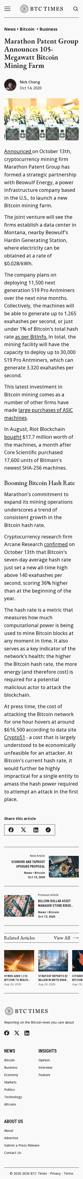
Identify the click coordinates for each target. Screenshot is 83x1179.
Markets (10, 1082)
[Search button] (76, 9)
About (8, 1130)
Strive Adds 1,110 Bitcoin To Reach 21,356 (16, 978)
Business (48, 29)
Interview (45, 1067)
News (10, 29)
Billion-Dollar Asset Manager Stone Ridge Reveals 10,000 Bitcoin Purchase (55, 903)
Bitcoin (28, 29)
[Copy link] (48, 829)
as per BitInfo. (31, 337)
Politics (9, 1089)
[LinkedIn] (26, 1033)
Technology (13, 1097)
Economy (11, 1075)
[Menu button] (7, 9)
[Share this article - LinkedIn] (35, 830)
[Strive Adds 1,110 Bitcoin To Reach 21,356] (19, 961)
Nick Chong (30, 82)
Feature (44, 1075)
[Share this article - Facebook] (11, 829)
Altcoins (10, 1104)
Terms (68, 1173)
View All (62, 938)
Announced (18, 151)
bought (12, 437)
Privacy (55, 1173)
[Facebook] (6, 1033)
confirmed (56, 544)
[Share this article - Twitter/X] (23, 830)
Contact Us (12, 1152)
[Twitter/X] (16, 1033)
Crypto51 (14, 737)
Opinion (44, 1060)
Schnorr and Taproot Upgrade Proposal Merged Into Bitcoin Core (25, 864)
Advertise (11, 1138)
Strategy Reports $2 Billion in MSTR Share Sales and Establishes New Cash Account (53, 978)
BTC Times (38, 1173)
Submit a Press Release (21, 1145)
